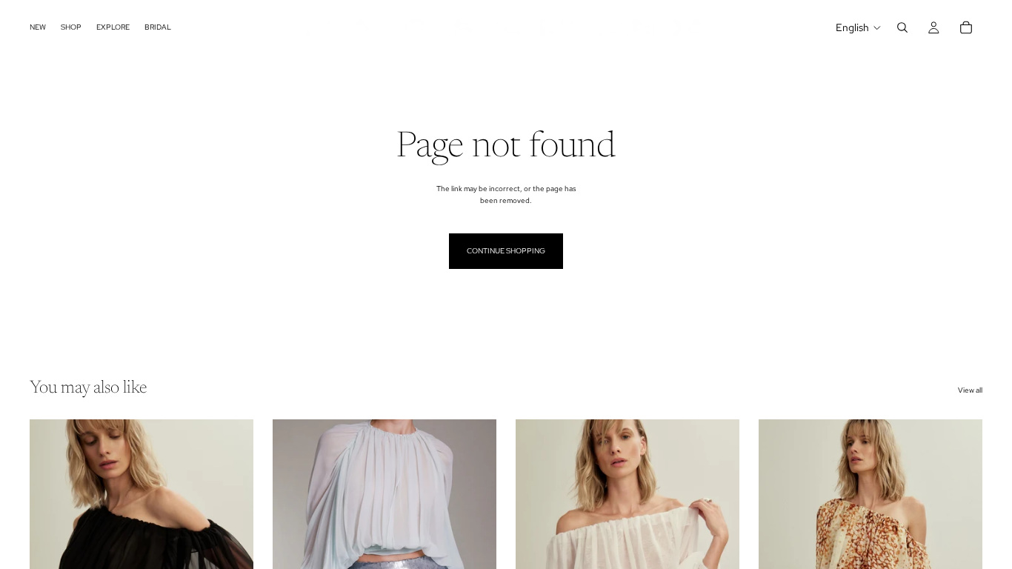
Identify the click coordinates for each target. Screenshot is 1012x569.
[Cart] (966, 27)
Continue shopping (506, 251)
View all (970, 390)
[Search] (902, 27)
